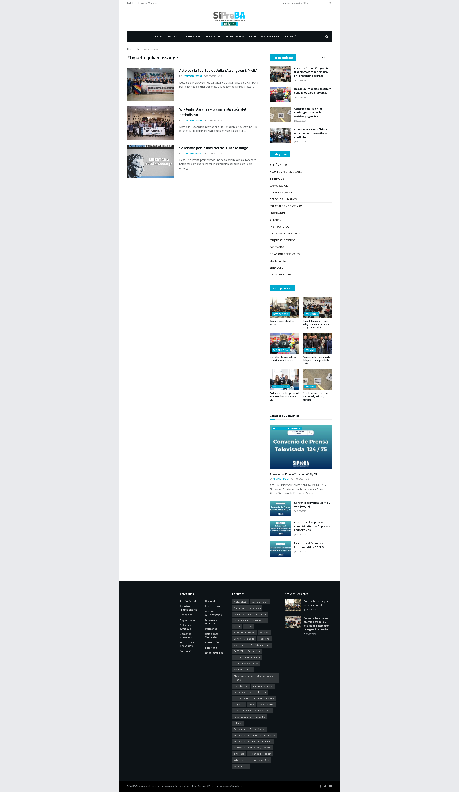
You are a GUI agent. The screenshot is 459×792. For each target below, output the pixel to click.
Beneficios (193, 36)
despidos (265, 632)
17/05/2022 (211, 153)
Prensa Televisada (264, 698)
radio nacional (263, 710)
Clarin (237, 626)
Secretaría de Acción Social (249, 729)
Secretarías (233, 36)
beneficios (255, 608)
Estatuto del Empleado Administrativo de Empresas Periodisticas (312, 526)
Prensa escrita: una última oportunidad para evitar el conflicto (311, 133)
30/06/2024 (301, 534)
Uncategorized (280, 274)
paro (251, 692)
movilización (241, 686)
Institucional (279, 226)
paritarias (239, 692)
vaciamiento (241, 766)
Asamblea (239, 608)
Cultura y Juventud (283, 192)
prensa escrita (242, 698)
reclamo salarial (243, 716)
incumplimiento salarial (247, 657)
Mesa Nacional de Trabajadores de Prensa (253, 677)
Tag (139, 49)
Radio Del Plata (242, 710)
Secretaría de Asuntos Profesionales (254, 735)
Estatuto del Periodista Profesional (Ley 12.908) (309, 545)
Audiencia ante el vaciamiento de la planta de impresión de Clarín (316, 360)
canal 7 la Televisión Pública (250, 614)
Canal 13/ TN (241, 620)
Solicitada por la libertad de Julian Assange (213, 147)
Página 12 (239, 704)
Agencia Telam (260, 601)
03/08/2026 (301, 121)
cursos (248, 626)
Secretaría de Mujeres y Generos (252, 747)
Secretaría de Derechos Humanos (253, 741)
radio (252, 704)
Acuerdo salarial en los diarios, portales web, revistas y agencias (308, 112)
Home (130, 49)
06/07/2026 (301, 141)
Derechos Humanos (283, 199)
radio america (267, 704)
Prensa (262, 692)
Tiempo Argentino (259, 759)
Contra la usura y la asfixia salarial (316, 603)
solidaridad (254, 753)
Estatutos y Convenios (264, 36)
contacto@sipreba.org (232, 786)
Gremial (275, 219)
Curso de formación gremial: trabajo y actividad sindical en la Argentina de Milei (312, 71)
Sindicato (174, 36)
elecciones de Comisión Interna (252, 645)
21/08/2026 (301, 80)
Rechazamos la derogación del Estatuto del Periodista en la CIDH (284, 396)
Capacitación (279, 185)
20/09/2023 (211, 76)
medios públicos (243, 669)
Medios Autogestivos (285, 233)
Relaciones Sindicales (285, 254)
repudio (260, 716)
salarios (238, 723)
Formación (213, 36)
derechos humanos (244, 632)
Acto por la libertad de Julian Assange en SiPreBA (218, 70)
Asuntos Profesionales (286, 171)
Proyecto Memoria (147, 2)
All (323, 57)
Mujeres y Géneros (282, 240)
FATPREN (131, 2)
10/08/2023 (298, 478)
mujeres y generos (263, 686)
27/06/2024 (301, 551)
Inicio (158, 36)
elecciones (264, 638)
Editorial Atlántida (244, 638)
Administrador (281, 478)
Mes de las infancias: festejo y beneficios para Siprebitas (312, 90)
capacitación (259, 620)
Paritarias (277, 247)
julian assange (151, 49)
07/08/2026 (301, 97)
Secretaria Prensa (192, 76)
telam (268, 753)
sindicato (239, 753)
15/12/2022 (211, 120)
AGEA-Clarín (240, 601)
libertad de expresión (246, 663)
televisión (239, 759)
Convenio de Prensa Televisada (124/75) (293, 474)
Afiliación (291, 36)
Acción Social (279, 165)
